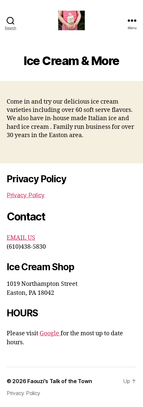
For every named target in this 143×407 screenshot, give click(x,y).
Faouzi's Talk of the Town (59, 381)
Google (50, 333)
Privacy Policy (26, 195)
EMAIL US (21, 238)
